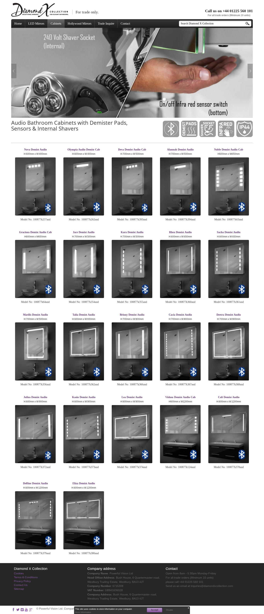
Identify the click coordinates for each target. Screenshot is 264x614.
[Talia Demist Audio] (83, 351)
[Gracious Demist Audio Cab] (35, 269)
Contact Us (20, 585)
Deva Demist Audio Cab (132, 149)
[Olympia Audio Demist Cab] (83, 186)
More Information (83, 612)
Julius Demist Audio (35, 397)
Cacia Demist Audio (180, 314)
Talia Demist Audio (83, 314)
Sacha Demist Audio (228, 232)
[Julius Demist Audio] (35, 434)
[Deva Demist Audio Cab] (132, 186)
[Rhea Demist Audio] (180, 269)
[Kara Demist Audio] (132, 269)
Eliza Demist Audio (83, 483)
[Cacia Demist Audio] (180, 351)
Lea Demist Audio (132, 397)
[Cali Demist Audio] (228, 434)
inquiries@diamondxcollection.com (212, 585)
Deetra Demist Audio (228, 314)
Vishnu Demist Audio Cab (180, 397)
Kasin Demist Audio (83, 397)
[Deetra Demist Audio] (228, 351)
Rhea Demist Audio (180, 232)
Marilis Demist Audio (35, 314)
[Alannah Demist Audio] (180, 186)
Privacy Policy (22, 581)
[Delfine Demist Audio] (35, 520)
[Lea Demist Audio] (132, 434)
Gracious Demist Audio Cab (35, 232)
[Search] (249, 22)
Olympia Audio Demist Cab (83, 149)
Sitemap (19, 588)
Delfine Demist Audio (35, 483)
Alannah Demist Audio (180, 149)
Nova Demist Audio (35, 149)
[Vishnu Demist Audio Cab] (180, 434)
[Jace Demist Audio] (83, 269)
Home (18, 23)
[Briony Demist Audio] (132, 351)
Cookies (19, 573)
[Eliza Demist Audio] (83, 520)
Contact (125, 23)
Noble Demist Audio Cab (228, 149)
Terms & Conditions (26, 577)
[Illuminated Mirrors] (39, 10)
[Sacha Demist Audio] (228, 269)
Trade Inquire (106, 23)
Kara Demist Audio (132, 232)
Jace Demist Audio (84, 232)
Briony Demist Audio (132, 314)
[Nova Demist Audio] (35, 186)
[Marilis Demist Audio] (35, 351)
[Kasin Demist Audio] (83, 434)
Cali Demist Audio (228, 397)
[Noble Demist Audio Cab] (228, 186)
